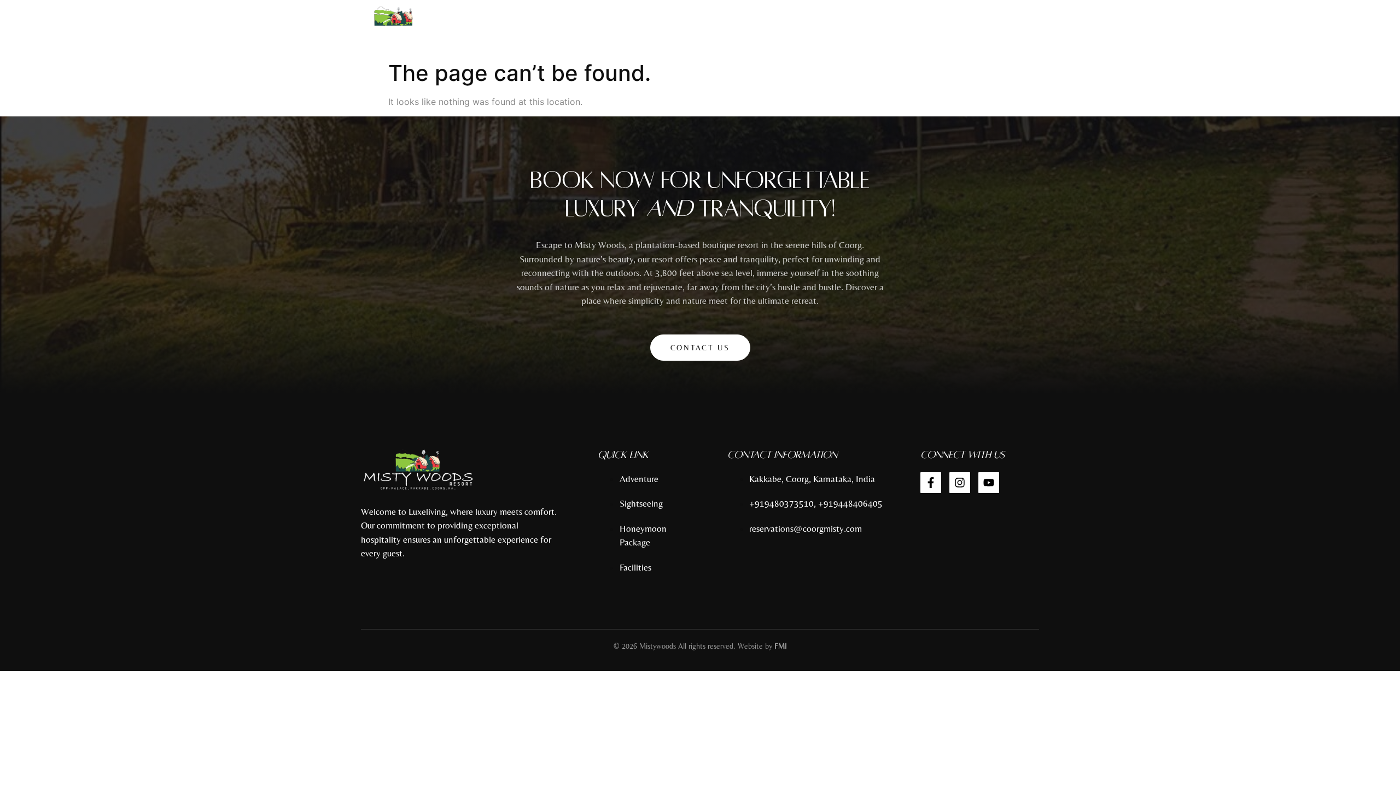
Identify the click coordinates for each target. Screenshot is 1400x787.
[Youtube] (988, 482)
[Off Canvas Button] (1043, 28)
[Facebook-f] (930, 482)
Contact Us (700, 347)
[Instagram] (959, 482)
